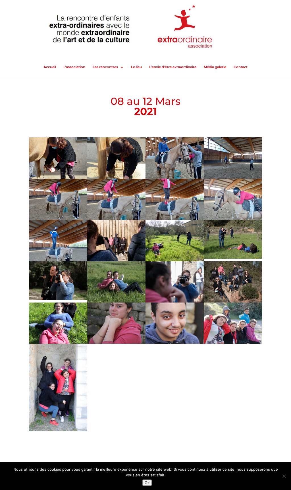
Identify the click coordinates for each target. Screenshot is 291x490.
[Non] (284, 476)
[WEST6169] (175, 343)
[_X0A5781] (233, 343)
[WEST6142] (116, 343)
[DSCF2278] (58, 300)
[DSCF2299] (233, 258)
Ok (147, 482)
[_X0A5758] (58, 431)
